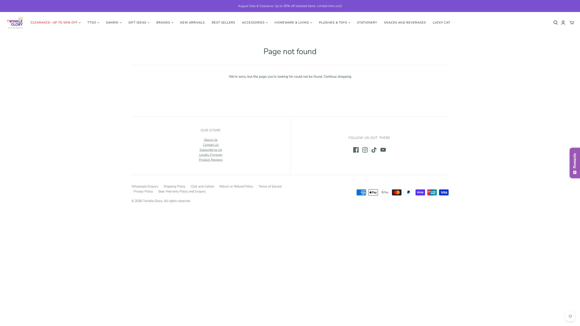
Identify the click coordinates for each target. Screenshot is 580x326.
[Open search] (555, 22)
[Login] (563, 22)
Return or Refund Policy (236, 186)
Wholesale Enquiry (144, 186)
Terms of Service (270, 186)
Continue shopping (337, 76)
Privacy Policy (143, 191)
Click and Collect (202, 186)
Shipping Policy (174, 186)
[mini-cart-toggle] (571, 22)
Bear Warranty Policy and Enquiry (182, 191)
